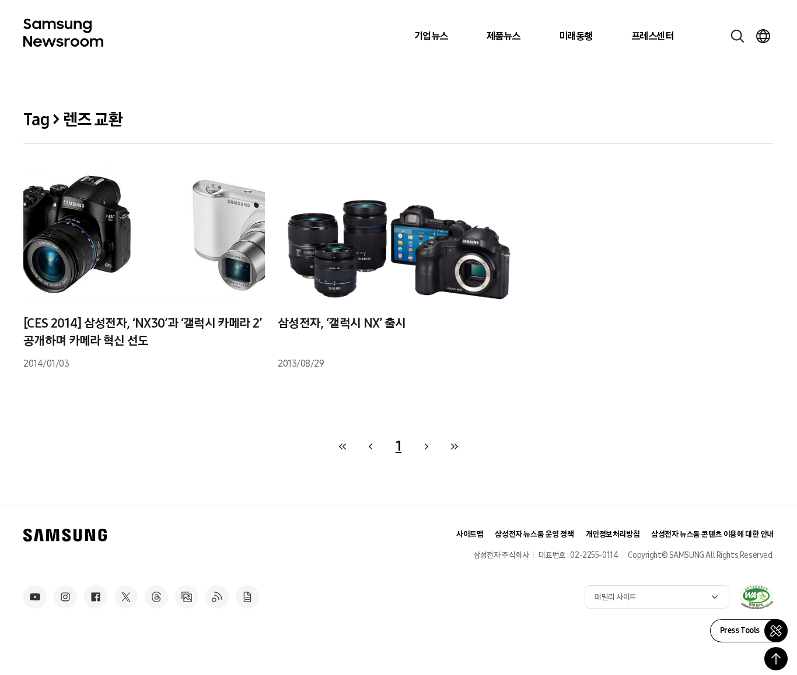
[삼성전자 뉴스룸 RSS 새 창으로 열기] (217, 597)
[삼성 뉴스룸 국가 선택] (763, 36)
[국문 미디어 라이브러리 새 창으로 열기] (186, 597)
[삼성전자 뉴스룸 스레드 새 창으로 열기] (156, 597)
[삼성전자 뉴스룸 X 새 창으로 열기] (126, 597)
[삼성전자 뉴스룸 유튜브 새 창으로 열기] (35, 597)
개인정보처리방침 (613, 534)
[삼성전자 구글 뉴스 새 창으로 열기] (247, 597)
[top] (776, 658)
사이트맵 (469, 534)
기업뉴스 (431, 36)
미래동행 (576, 36)
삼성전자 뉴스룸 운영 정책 (534, 534)
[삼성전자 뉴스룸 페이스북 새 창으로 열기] (95, 597)
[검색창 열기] (737, 36)
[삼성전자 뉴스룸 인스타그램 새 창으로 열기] (65, 597)
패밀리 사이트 (616, 597)
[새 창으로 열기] (756, 597)
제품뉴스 (503, 36)
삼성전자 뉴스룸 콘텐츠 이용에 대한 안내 (712, 534)
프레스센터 (652, 36)
